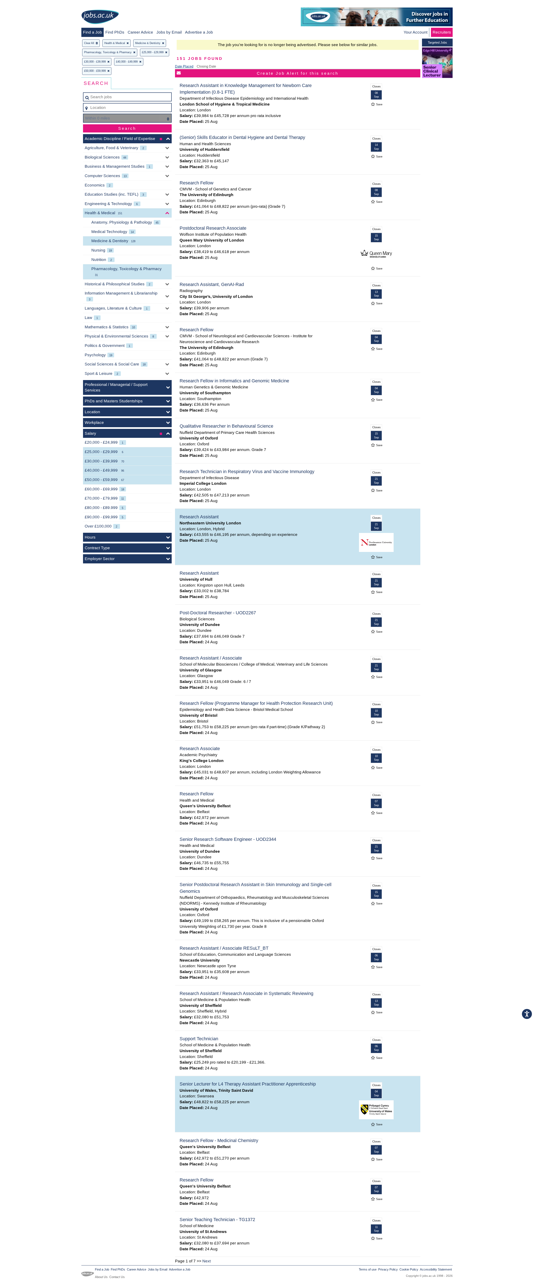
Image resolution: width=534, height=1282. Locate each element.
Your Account (415, 32)
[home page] (100, 17)
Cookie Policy (408, 1269)
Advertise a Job (199, 32)
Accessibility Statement (436, 1269)
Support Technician (199, 1038)
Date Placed (184, 66)
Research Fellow (196, 182)
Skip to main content (20, 4)
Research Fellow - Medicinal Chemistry (219, 1140)
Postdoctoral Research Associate (213, 228)
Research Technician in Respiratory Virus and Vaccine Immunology (247, 471)
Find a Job (92, 32)
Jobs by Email (169, 32)
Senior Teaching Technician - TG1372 (217, 1219)
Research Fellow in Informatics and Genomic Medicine (234, 380)
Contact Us (117, 1277)
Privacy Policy (388, 1269)
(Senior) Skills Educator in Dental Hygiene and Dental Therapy (242, 137)
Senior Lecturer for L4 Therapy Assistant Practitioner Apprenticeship (248, 1084)
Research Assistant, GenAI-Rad (212, 284)
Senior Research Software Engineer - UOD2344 (228, 839)
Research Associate (200, 748)
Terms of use (368, 1269)
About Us (101, 1277)
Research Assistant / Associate (211, 658)
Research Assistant (199, 516)
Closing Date (206, 66)
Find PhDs (114, 32)
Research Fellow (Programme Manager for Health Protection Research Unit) (256, 703)
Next (206, 1261)
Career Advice (140, 32)
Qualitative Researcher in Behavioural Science (226, 426)
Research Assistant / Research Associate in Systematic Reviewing (246, 993)
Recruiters (442, 32)
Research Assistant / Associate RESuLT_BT (224, 948)
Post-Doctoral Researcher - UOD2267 (218, 612)
